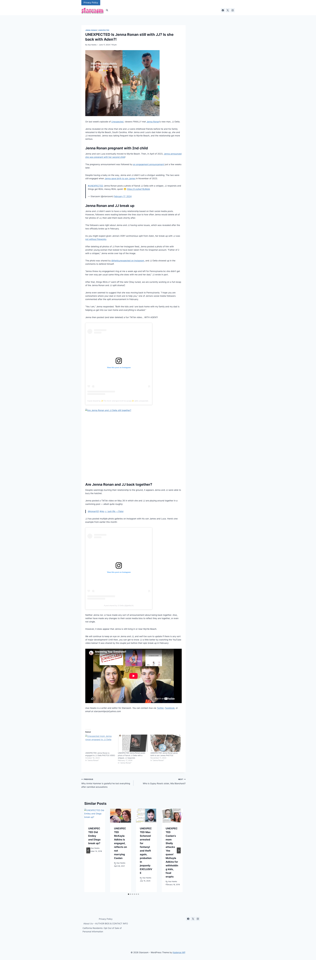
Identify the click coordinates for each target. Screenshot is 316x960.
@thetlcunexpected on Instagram (127, 260)
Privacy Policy (91, 2)
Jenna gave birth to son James (120, 178)
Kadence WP (179, 952)
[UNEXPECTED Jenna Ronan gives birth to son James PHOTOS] (165, 743)
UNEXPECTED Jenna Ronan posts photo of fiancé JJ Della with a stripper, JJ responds (131, 755)
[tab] (128, 894)
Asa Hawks (92, 45)
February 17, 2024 (123, 196)
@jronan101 (93, 511)
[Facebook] (223, 10)
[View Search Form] (107, 10)
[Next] (179, 850)
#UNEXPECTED (95, 186)
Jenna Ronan (91, 30)
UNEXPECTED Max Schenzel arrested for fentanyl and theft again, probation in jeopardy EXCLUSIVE (146, 850)
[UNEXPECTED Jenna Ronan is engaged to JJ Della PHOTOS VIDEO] (100, 743)
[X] (228, 10)
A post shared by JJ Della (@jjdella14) (119, 605)
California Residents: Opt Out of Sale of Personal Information (102, 930)
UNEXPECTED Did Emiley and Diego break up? (94, 836)
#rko (102, 511)
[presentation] (94, 816)
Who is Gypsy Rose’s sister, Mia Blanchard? (164, 781)
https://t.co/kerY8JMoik (138, 189)
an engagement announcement (148, 164)
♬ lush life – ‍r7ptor (114, 511)
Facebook (170, 708)
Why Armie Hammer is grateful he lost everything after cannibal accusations (105, 783)
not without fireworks (95, 239)
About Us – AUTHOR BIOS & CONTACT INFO (105, 923)
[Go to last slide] (88, 850)
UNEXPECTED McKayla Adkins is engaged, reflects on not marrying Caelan (120, 843)
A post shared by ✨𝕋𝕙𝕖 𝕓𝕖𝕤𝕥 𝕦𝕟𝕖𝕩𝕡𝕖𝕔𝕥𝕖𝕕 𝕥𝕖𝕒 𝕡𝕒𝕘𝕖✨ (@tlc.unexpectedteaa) (119, 401)
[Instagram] (232, 10)
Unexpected (103, 30)
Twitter (160, 708)
